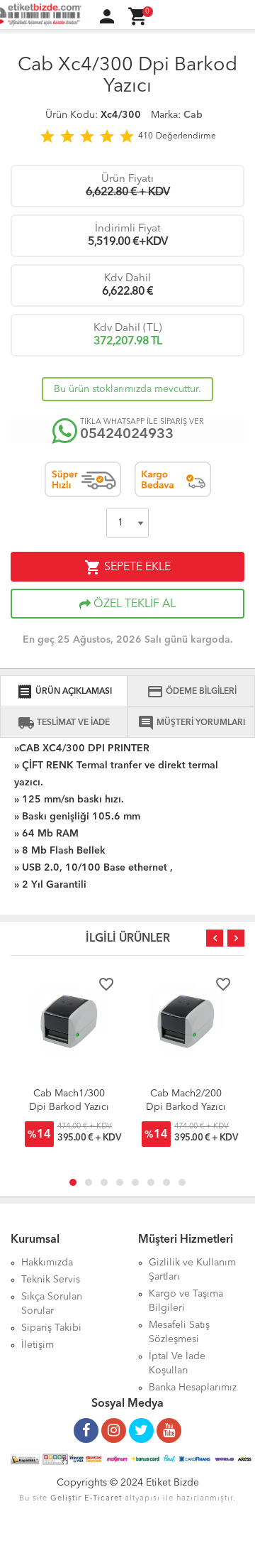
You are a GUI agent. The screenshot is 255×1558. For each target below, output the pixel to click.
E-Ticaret (103, 1499)
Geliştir (65, 1499)
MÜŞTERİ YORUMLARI (191, 722)
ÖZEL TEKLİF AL (133, 604)
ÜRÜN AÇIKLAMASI (64, 691)
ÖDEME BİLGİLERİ (192, 691)
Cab (193, 115)
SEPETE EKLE (127, 567)
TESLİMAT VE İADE (64, 722)
